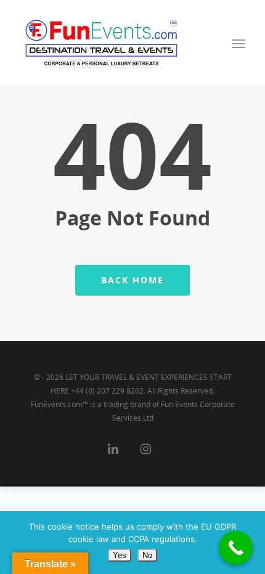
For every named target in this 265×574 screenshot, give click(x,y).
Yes (119, 555)
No (147, 555)
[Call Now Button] (236, 548)
